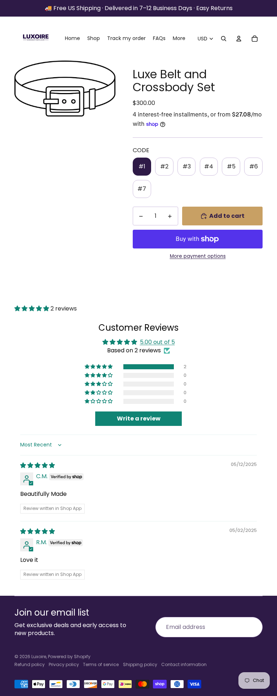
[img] (37, 465)
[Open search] (224, 39)
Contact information (184, 664)
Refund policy (29, 664)
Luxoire (38, 656)
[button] (32, 308)
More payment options (198, 256)
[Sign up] (252, 627)
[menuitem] (179, 39)
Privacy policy (64, 664)
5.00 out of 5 (157, 342)
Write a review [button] (139, 418)
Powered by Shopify (69, 656)
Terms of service (101, 664)
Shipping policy (140, 664)
